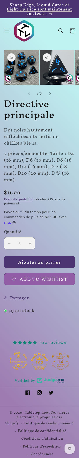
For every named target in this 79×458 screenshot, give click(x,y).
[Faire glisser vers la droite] (50, 94)
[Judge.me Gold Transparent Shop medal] (39, 361)
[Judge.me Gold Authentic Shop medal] (18, 361)
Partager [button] (19, 297)
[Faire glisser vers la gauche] (29, 94)
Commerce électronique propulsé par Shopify (37, 418)
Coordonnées (42, 454)
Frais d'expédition (18, 199)
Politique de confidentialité (42, 431)
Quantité (13, 231)
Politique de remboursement (49, 423)
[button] (7, 31)
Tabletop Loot (37, 412)
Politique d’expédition (42, 446)
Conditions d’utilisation (42, 438)
